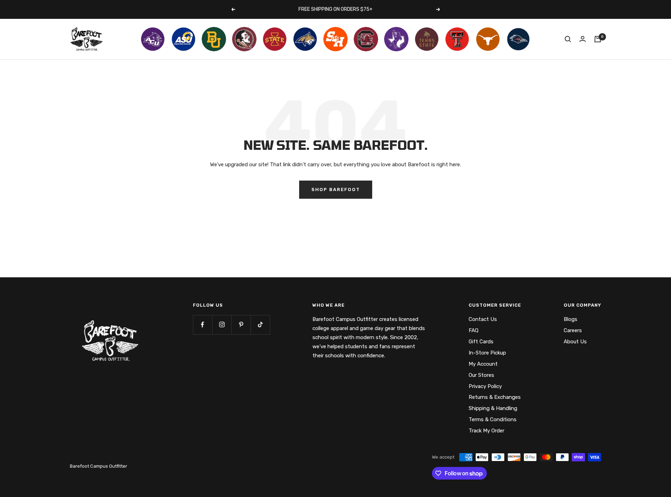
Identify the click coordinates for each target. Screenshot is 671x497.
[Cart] (597, 39)
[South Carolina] (366, 39)
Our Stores (481, 375)
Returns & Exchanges (495, 397)
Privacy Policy (485, 386)
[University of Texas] (488, 39)
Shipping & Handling (493, 408)
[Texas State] (426, 39)
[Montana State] (305, 39)
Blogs (570, 319)
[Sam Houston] (335, 39)
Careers (573, 330)
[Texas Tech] (457, 39)
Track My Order (486, 430)
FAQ (473, 330)
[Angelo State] (183, 39)
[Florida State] (244, 39)
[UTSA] (518, 39)
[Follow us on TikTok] (260, 324)
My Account (483, 364)
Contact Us (483, 319)
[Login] (582, 39)
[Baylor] (214, 39)
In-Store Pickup (487, 353)
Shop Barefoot (335, 189)
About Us (575, 341)
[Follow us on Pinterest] (241, 324)
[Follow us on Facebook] (202, 324)
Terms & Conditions (493, 419)
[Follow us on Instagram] (221, 324)
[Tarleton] (396, 39)
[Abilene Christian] (152, 39)
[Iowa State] (274, 39)
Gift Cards (481, 341)
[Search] (568, 39)
